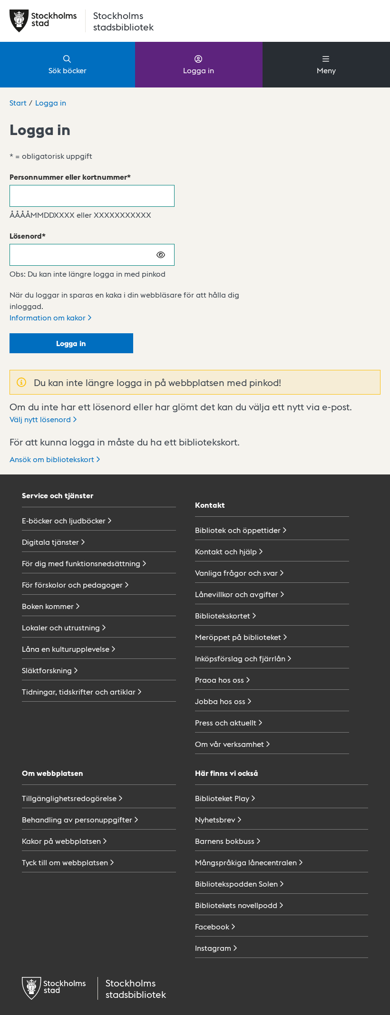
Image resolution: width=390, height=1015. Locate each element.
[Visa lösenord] (161, 254)
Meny (326, 70)
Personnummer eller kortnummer (68, 177)
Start (18, 102)
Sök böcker (68, 70)
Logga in (198, 70)
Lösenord (26, 236)
